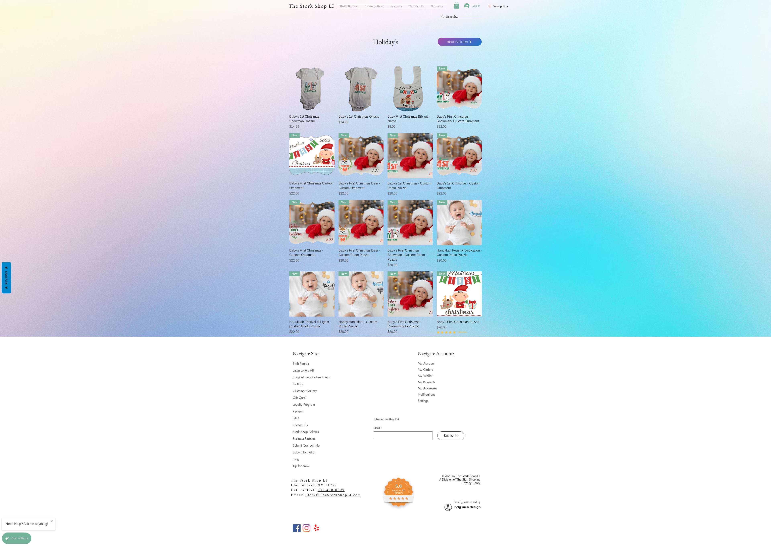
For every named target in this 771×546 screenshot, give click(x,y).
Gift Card (299, 398)
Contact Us (300, 425)
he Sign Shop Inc (469, 479)
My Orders (425, 370)
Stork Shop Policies (306, 432)
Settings (423, 401)
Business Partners (304, 439)
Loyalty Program (304, 404)
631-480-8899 (331, 489)
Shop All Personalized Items (311, 377)
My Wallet (425, 376)
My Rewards (426, 382)
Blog (296, 459)
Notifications (426, 394)
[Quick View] (312, 88)
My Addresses (427, 388)
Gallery (298, 384)
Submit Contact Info (306, 445)
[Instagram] (306, 528)
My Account (426, 363)
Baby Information (304, 452)
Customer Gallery (305, 391)
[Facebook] (297, 528)
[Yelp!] (316, 528)
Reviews (298, 411)
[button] (456, 5)
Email (378, 428)
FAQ (296, 418)
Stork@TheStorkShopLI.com (333, 494)
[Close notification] (51, 521)
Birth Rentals (301, 364)
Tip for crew (301, 466)
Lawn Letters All (303, 370)
